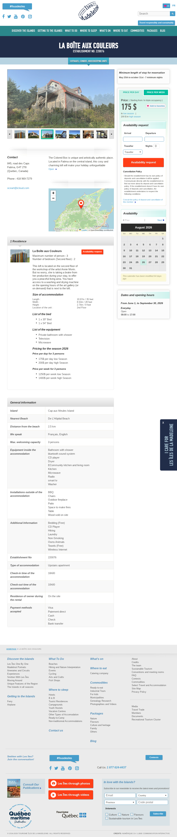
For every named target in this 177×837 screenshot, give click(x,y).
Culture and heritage (100, 725)
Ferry (9, 701)
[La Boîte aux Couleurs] (20, 255)
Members (136, 713)
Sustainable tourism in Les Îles (125, 818)
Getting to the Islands (21, 696)
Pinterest (23, 16)
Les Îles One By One (17, 664)
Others (93, 731)
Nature (93, 718)
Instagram (29, 16)
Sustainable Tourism (142, 668)
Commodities (99, 682)
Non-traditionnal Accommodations (65, 721)
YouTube (16, 16)
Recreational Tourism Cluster (146, 719)
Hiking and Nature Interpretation (64, 667)
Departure (151, 133)
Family (93, 728)
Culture (113, 814)
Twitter (9, 16)
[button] (81, 204)
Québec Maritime (23, 816)
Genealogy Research (100, 701)
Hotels (52, 694)
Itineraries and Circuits (18, 670)
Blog (93, 741)
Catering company (99, 673)
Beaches (53, 664)
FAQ (134, 675)
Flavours (94, 722)
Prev (10, 134)
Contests (136, 678)
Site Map (136, 688)
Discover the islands (20, 658)
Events (52, 670)
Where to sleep (58, 689)
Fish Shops (54, 680)
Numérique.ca (129, 833)
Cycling (52, 674)
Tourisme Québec (71, 814)
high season (135, 116)
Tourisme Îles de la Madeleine (88, 11)
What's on (96, 658)
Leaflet (84, 230)
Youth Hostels (56, 708)
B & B (52, 698)
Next (111, 134)
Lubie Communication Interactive (153, 833)
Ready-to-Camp (56, 718)
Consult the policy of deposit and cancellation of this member (143, 201)
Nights (149, 146)
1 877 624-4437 (116, 767)
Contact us (56, 730)
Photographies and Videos (103, 704)
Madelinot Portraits (16, 667)
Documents (137, 716)
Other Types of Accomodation (63, 714)
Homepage (11, 649)
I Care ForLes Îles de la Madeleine (169, 444)
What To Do (56, 658)
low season (128, 113)
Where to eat (98, 668)
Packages (96, 713)
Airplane (11, 704)
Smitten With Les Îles (18, 677)
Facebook (3, 16)
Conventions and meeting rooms (148, 672)
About (135, 659)
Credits (135, 662)
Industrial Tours (98, 691)
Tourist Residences (58, 701)
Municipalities (97, 697)
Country (142, 795)
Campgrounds (56, 704)
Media (135, 706)
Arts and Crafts (56, 677)
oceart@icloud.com (18, 188)
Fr (173, 5)
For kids (94, 694)
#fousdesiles (17, 6)
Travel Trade (138, 709)
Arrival (127, 133)
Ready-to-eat (96, 687)
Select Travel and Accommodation (149, 685)
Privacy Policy (139, 692)
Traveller (128, 146)
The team (136, 665)
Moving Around (14, 680)
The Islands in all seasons (20, 687)
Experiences (13, 674)
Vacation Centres (57, 711)
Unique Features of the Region (22, 683)
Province (110, 802)
